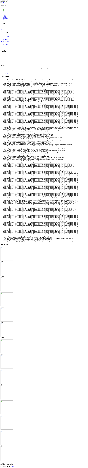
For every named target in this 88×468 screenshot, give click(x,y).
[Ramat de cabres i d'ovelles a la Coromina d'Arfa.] (7, 413)
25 (2, 44)
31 (1, 47)
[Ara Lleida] (13, 466)
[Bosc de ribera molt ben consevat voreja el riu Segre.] (7, 368)
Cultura (4, 16)
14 (6, 39)
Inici (4, 14)
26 (3, 44)
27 (5, 44)
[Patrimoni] (7, 260)
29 (7, 44)
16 (8, 39)
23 (8, 41)
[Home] (2, 2)
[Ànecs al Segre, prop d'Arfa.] (7, 398)
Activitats (5, 17)
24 (1, 44)
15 (7, 39)
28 (6, 44)
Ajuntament (6, 73)
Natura (4, 15)
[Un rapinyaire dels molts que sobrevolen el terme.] (7, 429)
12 (3, 39)
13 (5, 39)
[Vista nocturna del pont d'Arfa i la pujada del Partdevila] (7, 306)
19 (3, 41)
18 (2, 41)
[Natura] (7, 353)
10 (1, 39)
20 (5, 41)
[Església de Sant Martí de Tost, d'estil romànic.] (7, 275)
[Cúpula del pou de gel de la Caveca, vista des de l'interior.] (7, 321)
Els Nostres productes (7, 20)
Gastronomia (5, 19)
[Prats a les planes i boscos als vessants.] (7, 383)
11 (2, 39)
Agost (2, 29)
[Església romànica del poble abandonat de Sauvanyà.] (7, 290)
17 (1, 41)
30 (8, 44)
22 (7, 41)
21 (6, 41)
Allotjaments (5, 18)
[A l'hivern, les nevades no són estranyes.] (7, 444)
